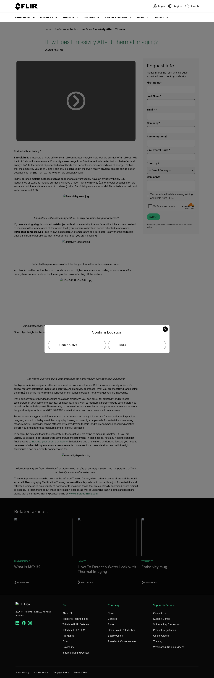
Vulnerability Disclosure (166, 624)
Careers (112, 619)
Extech (66, 641)
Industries (46, 17)
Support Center (161, 619)
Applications (22, 17)
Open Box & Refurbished (122, 630)
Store (111, 624)
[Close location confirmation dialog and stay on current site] (165, 329)
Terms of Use (80, 672)
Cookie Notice (41, 672)
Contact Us (159, 613)
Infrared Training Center (76, 652)
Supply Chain (115, 635)
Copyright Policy (61, 672)
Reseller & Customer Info (122, 641)
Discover (89, 17)
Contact (159, 17)
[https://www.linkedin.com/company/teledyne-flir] (17, 623)
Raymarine (69, 647)
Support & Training (115, 17)
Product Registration (164, 630)
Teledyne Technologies (75, 619)
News (111, 613)
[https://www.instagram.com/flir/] (30, 623)
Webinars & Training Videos (168, 647)
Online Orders (161, 635)
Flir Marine (68, 635)
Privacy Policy (22, 672)
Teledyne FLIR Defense (76, 624)
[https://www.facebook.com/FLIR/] (24, 623)
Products (68, 17)
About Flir (68, 613)
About (140, 17)
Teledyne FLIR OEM (74, 630)
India (122, 345)
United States (68, 345)
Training (157, 641)
